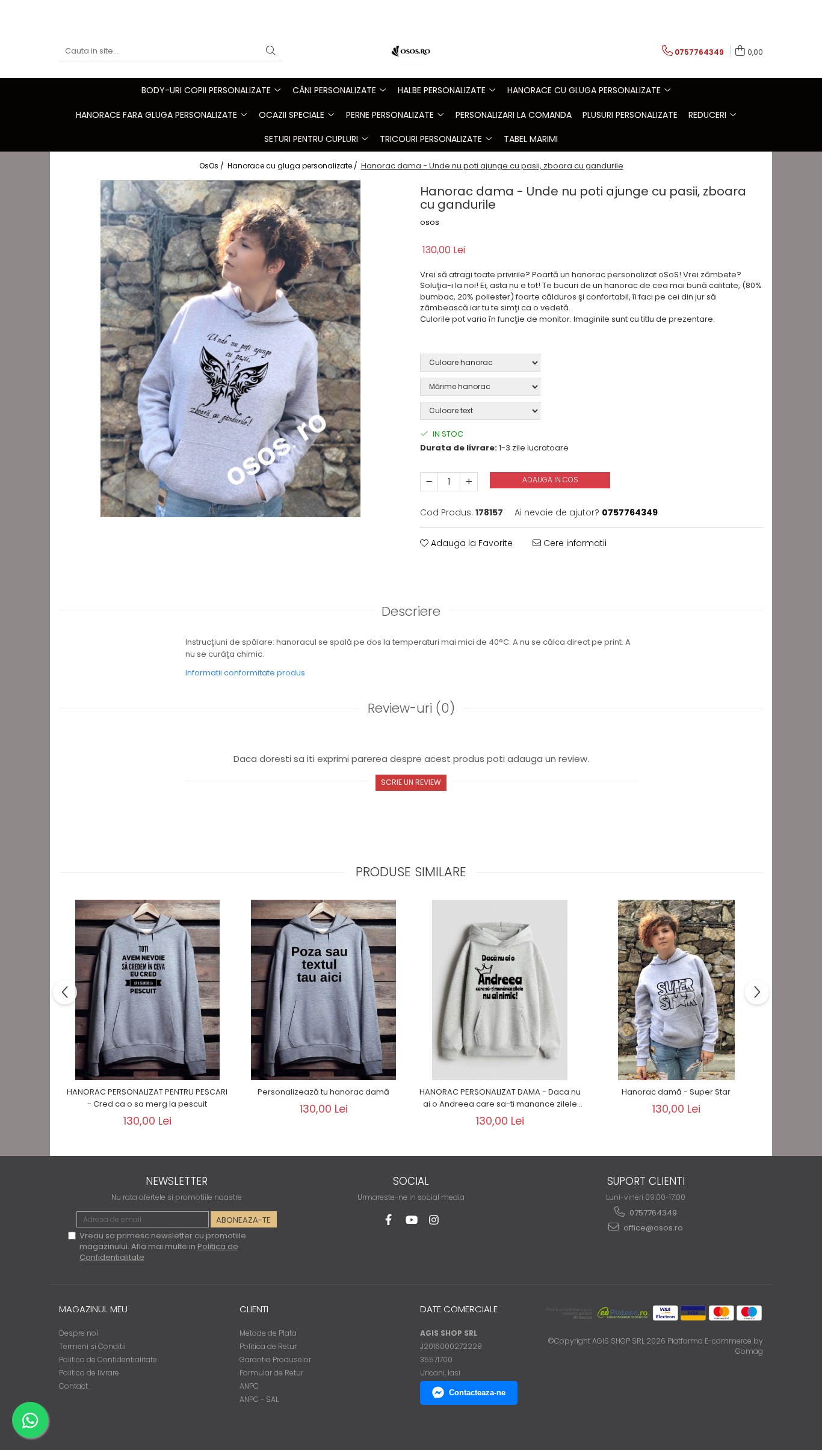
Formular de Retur (271, 1373)
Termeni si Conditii (92, 1346)
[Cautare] (271, 51)
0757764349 (652, 1212)
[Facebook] (388, 1219)
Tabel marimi (531, 139)
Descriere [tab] (411, 611)
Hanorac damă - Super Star (676, 1092)
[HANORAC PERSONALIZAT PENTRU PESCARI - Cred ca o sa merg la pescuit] (147, 990)
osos (429, 222)
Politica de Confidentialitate (108, 1359)
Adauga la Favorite (470, 543)
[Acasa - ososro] (411, 51)
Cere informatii (574, 543)
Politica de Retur (268, 1346)
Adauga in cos (550, 480)
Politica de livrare (89, 1373)
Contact (73, 1386)
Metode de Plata (268, 1333)
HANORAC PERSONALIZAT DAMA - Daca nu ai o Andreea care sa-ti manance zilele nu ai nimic (500, 1098)
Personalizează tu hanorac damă (323, 1092)
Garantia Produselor (275, 1359)
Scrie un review (411, 782)
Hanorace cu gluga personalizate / (293, 166)
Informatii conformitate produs (245, 672)
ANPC (249, 1386)
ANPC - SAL (259, 1399)
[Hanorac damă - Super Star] (676, 990)
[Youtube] (411, 1219)
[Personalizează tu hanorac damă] (323, 990)
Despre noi (78, 1333)
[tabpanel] (230, 348)
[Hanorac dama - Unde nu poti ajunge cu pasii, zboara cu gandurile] (230, 348)
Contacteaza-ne (477, 1392)
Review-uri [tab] (411, 708)
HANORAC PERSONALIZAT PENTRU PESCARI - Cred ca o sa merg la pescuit (147, 1098)
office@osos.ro (652, 1227)
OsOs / (212, 166)
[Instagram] (434, 1219)
